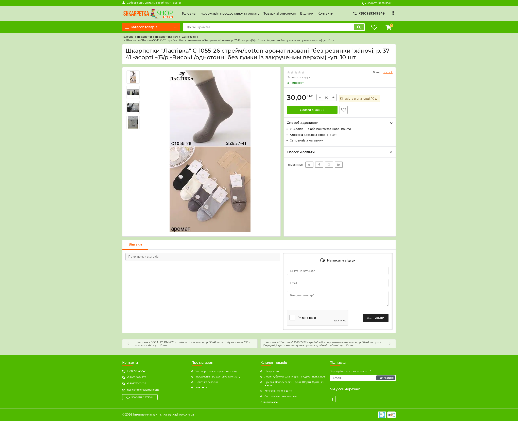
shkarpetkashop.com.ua (177, 414)
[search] (359, 27)
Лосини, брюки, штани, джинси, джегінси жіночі (294, 376)
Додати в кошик (312, 110)
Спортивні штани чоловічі (280, 396)
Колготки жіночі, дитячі (279, 390)
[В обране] (344, 110)
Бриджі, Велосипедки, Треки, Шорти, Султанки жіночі (294, 384)
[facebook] (333, 399)
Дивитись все (269, 402)
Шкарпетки (271, 371)
